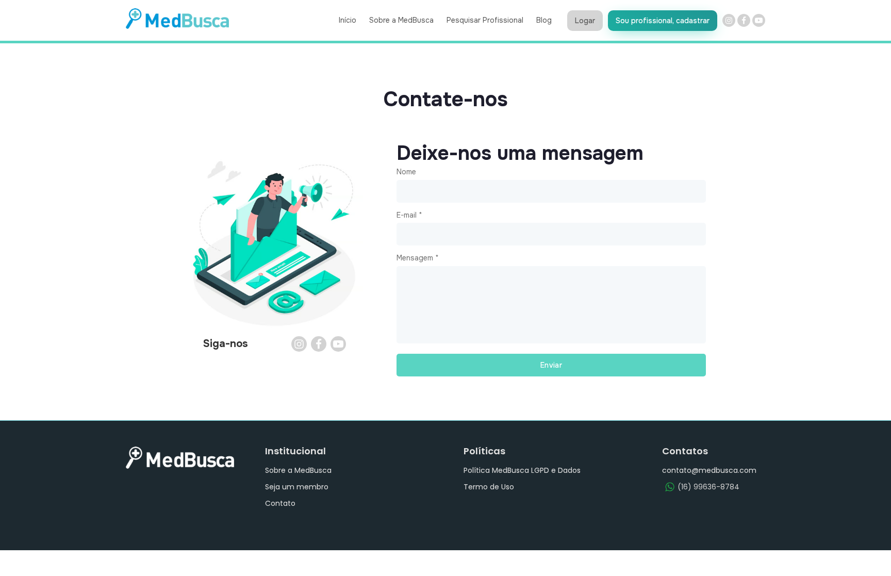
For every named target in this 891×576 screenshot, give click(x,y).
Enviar (551, 365)
